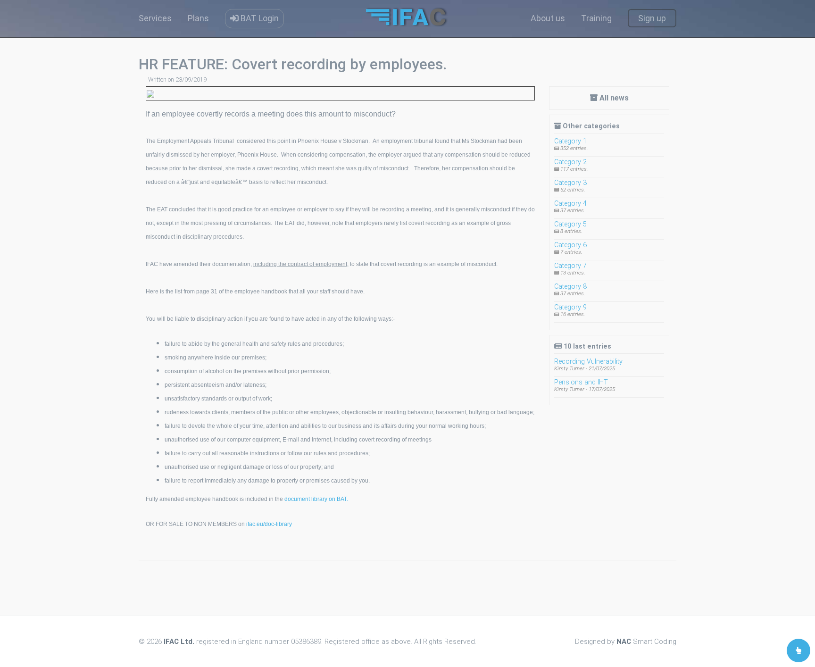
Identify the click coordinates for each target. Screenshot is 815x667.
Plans (198, 18)
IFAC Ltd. (179, 641)
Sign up (652, 18)
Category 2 (570, 162)
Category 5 (570, 224)
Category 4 (570, 204)
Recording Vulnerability (588, 362)
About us (548, 18)
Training (596, 18)
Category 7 (570, 266)
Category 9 (570, 307)
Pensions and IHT (581, 382)
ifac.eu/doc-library (269, 524)
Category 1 (570, 141)
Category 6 (570, 245)
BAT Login (259, 18)
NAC (623, 641)
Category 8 (570, 287)
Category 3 (570, 183)
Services (155, 18)
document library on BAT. (316, 499)
